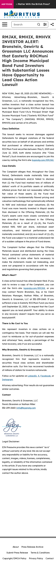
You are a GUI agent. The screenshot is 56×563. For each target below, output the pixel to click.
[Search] (39, 24)
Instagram (7, 379)
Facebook (45, 376)
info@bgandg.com (26, 408)
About (16, 547)
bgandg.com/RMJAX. (43, 160)
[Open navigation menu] (4, 24)
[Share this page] (52, 24)
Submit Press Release (17, 552)
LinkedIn (32, 376)
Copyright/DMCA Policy (14, 558)
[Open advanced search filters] (45, 24)
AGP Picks (7, 4)
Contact (50, 558)
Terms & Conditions (40, 552)
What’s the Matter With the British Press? (28, 4)
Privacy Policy (36, 558)
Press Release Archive (32, 547)
